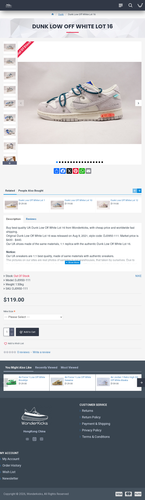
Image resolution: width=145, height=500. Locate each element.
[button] (21, 103)
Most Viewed (69, 367)
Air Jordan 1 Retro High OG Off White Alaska (124, 379)
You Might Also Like (18, 367)
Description (13, 219)
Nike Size (8, 311)
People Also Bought (30, 190)
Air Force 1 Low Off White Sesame (78, 379)
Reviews (31, 219)
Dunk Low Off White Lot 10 (78, 200)
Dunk (61, 14)
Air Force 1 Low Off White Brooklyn (32, 379)
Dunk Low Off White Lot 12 (124, 200)
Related (10, 190)
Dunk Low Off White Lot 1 (32, 200)
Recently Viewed (46, 367)
